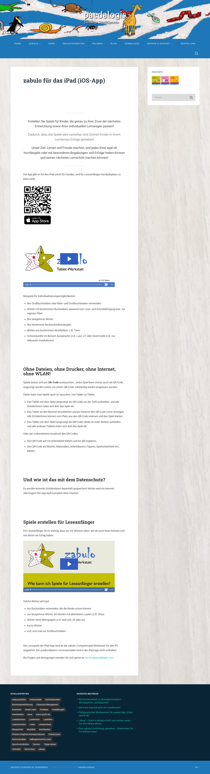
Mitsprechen (17, 729)
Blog (114, 44)
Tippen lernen (50, 744)
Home (17, 44)
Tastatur (36, 744)
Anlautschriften (74, 44)
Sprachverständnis (20, 744)
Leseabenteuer (18, 719)
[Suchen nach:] (173, 97)
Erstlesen (44, 709)
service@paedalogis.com (99, 657)
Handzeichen (18, 714)
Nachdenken (44, 729)
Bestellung (188, 44)
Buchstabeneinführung (22, 704)
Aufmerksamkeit (52, 699)
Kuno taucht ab (43, 714)
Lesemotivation (19, 724)
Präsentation (54, 734)
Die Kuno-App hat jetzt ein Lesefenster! (99, 707)
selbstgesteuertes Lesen (40, 739)
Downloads (132, 44)
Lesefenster (34, 719)
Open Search (197, 53)
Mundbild (31, 729)
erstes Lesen (30, 709)
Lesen (32, 724)
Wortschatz (30, 749)
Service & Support (158, 44)
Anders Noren (86, 767)
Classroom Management (47, 704)
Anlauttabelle (35, 699)
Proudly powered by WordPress (29, 767)
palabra (97, 44)
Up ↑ (197, 767)
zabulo (33, 44)
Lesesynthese (45, 724)
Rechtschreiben (19, 739)
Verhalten (16, 749)
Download (16, 709)
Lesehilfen (47, 719)
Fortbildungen (58, 709)
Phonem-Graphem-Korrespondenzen (28, 734)
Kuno (52, 44)
